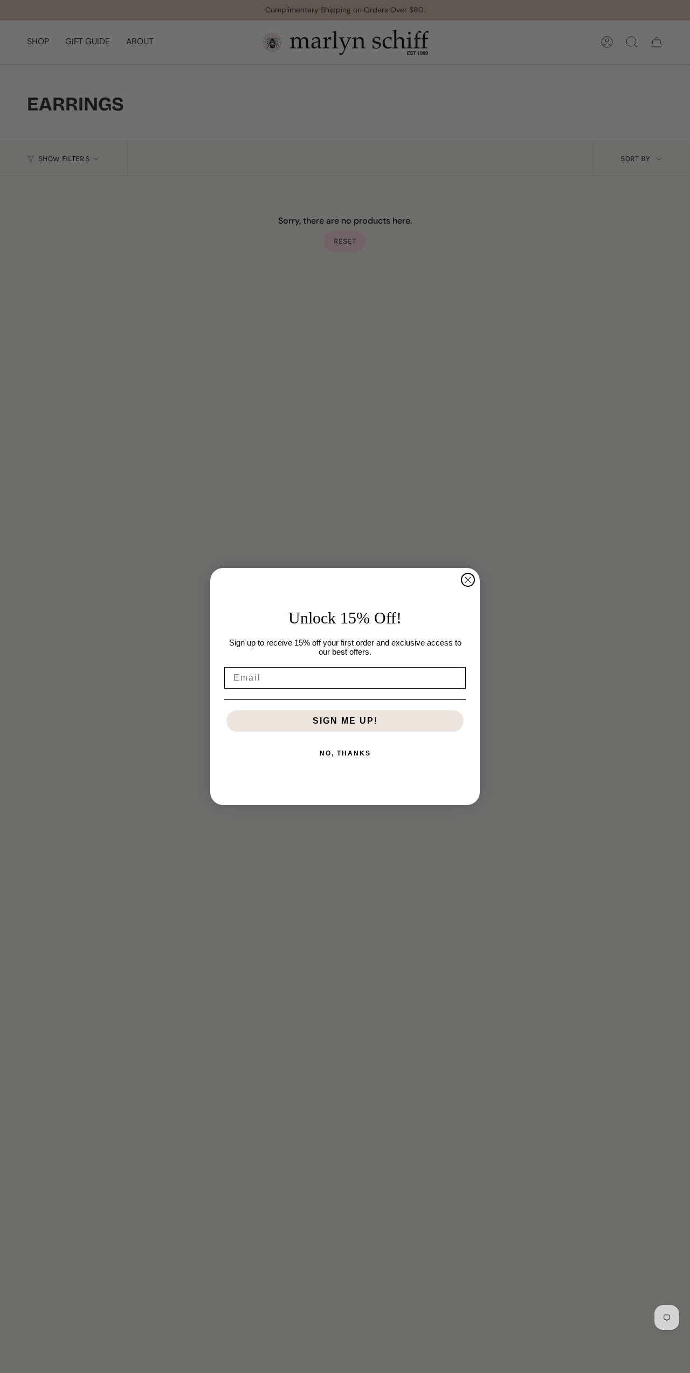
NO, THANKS (345, 753)
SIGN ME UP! (345, 720)
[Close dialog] (467, 579)
